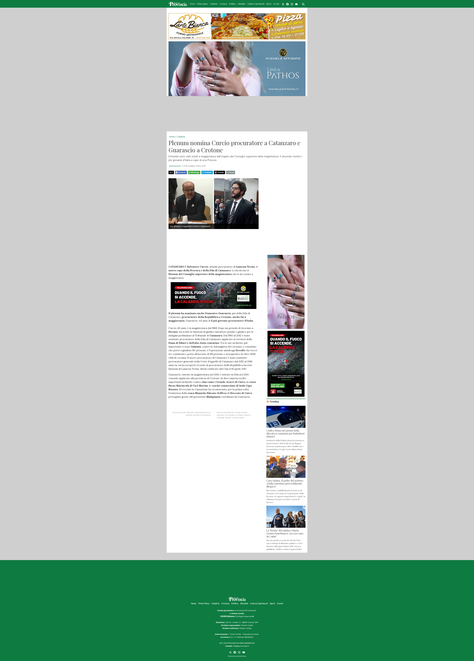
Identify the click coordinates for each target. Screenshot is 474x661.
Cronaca (223, 3)
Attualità (241, 3)
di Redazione (175, 166)
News (192, 3)
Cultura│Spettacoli (259, 603)
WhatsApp (195, 172)
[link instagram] (292, 4)
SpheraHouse (241, 656)
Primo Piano (204, 603)
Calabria (213, 3)
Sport (268, 3)
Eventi (276, 3)
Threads (220, 172)
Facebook (182, 172)
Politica (232, 3)
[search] (303, 4)
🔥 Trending (272, 401)
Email (232, 172)
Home (172, 136)
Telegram (208, 172)
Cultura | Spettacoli (255, 3)
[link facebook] (287, 4)
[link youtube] (296, 4)
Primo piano (202, 3)
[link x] (283, 4)
